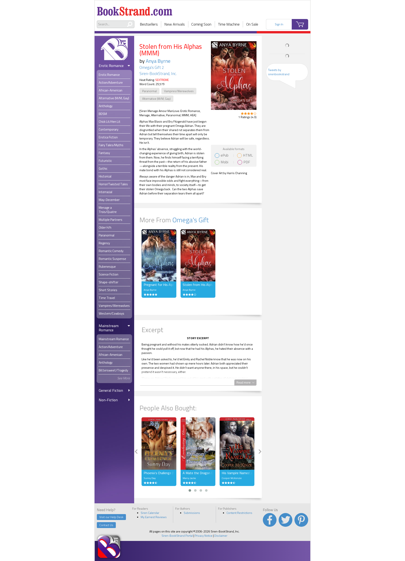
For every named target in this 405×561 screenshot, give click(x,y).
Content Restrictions (239, 512)
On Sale (252, 24)
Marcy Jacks (189, 478)
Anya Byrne (158, 61)
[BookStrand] (135, 9)
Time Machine (229, 24)
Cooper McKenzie (232, 478)
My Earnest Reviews (154, 517)
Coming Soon (201, 24)
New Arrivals (174, 24)
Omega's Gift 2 (151, 67)
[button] (190, 490)
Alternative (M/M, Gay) (156, 98)
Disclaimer (220, 535)
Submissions (192, 512)
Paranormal (149, 91)
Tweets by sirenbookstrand (278, 72)
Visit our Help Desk (111, 517)
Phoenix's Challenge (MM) (159, 473)
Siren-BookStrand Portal (177, 535)
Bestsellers (149, 24)
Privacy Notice (203, 535)
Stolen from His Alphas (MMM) (198, 285)
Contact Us (106, 525)
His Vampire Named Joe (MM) (237, 473)
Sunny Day (150, 478)
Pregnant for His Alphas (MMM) (159, 285)
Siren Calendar (150, 512)
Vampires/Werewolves (179, 91)
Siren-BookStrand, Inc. (158, 73)
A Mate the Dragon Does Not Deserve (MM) (198, 473)
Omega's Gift (190, 220)
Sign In (279, 24)
